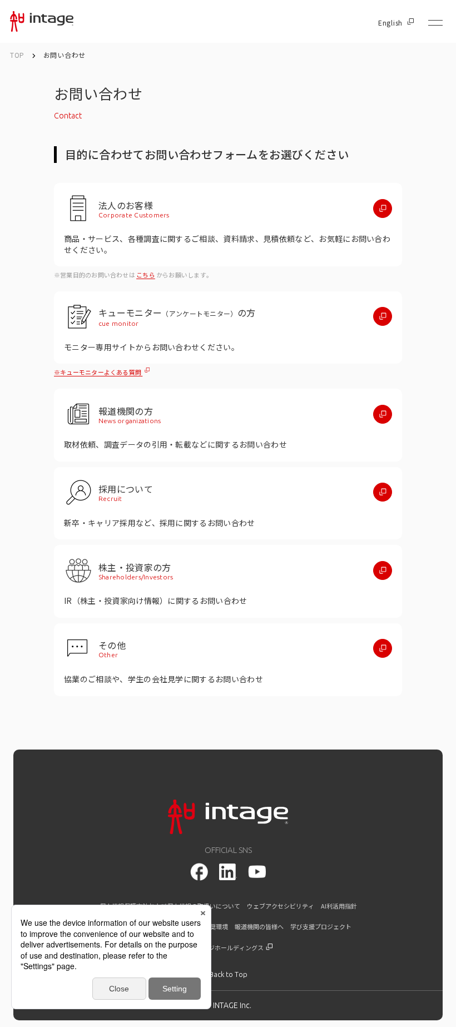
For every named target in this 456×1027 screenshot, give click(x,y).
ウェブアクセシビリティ (280, 906)
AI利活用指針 (339, 906)
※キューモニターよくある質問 (98, 372)
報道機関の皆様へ (259, 926)
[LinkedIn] (228, 872)
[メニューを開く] (435, 23)
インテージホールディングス (224, 948)
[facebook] (199, 872)
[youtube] (257, 871)
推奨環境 (216, 926)
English (390, 22)
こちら (145, 274)
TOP (17, 54)
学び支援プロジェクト (320, 926)
